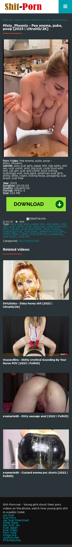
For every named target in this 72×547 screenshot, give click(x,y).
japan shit (38, 224)
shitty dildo (10, 234)
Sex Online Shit (29, 241)
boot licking (52, 229)
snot (29, 227)
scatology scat (12, 232)
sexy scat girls (19, 224)
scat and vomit (32, 229)
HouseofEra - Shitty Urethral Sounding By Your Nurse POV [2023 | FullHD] (34, 362)
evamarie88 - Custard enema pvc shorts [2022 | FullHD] (35, 474)
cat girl (15, 229)
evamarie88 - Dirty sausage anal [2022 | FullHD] (36, 416)
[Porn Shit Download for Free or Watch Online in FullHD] (24, 6)
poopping (55, 234)
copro (24, 234)
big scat (39, 227)
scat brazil (10, 237)
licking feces (39, 234)
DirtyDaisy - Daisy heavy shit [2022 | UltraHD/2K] (27, 305)
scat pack (31, 232)
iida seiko (53, 224)
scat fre (24, 237)
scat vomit (17, 227)
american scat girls (52, 232)
